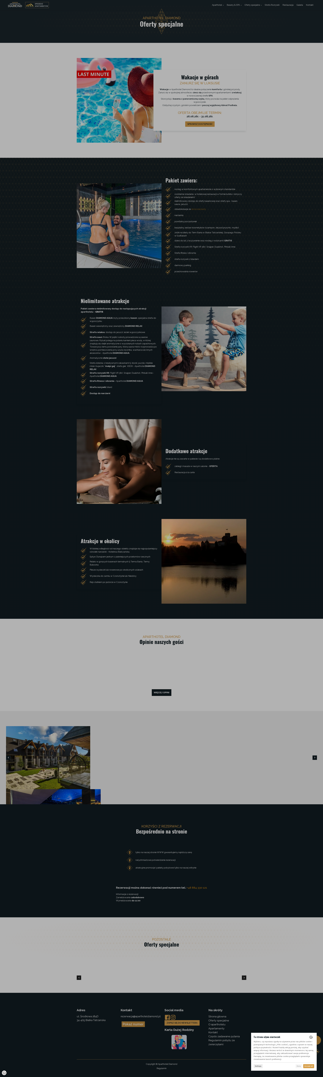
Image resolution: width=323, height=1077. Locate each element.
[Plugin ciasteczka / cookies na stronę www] (311, 1037)
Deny (299, 1066)
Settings (258, 1066)
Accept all (308, 1066)
